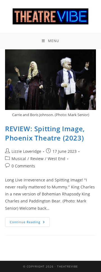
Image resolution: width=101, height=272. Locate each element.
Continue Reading (30, 220)
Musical (19, 158)
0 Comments (23, 166)
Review (36, 158)
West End (56, 158)
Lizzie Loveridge (26, 151)
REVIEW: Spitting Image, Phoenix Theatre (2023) (45, 133)
